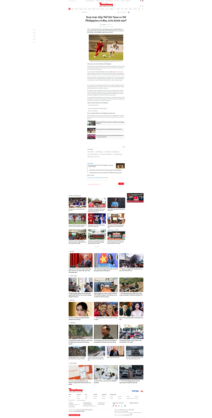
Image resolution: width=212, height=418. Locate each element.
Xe (69, 398)
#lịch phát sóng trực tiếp (93, 156)
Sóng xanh (81, 8)
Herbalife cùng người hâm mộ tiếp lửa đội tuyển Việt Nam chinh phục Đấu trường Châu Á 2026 (96, 242)
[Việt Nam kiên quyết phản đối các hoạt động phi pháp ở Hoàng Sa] (106, 260)
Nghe (34, 30)
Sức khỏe (89, 8)
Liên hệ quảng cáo (87, 403)
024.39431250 (72, 406)
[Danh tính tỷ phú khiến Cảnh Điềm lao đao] (131, 309)
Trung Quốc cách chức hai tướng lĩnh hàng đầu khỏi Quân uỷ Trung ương (105, 341)
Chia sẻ (34, 33)
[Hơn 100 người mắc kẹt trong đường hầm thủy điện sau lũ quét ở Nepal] (77, 351)
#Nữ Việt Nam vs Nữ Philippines (112, 151)
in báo (124, 12)
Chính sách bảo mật (134, 403)
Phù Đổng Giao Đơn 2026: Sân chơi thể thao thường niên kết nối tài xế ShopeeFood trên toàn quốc (115, 242)
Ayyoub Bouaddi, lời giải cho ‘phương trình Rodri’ (116, 210)
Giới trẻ (98, 8)
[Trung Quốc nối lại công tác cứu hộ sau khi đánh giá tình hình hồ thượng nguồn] (81, 332)
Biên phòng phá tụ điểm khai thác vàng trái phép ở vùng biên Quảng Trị (130, 294)
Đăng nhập (89, 177)
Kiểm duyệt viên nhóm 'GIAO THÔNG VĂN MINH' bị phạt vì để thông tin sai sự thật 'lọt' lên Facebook (105, 295)
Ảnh (86, 394)
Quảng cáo (128, 0)
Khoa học (130, 8)
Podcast (95, 394)
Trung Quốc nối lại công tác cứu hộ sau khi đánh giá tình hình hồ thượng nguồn (80, 342)
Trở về (34, 42)
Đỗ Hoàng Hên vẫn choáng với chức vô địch (106, 318)
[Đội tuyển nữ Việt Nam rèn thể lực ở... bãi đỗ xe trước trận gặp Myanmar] (91, 123)
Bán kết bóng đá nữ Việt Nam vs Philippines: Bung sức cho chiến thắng (100, 166)
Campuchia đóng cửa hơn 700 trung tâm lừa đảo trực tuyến (130, 341)
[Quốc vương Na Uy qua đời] (115, 351)
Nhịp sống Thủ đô (72, 400)
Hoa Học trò (116, 0)
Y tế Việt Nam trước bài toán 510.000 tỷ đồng (105, 381)
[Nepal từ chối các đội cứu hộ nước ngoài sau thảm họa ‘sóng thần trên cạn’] (96, 351)
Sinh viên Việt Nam (109, 0)
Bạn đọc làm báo (75, 415)
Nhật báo (79, 394)
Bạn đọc (119, 398)
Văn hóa (118, 8)
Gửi (121, 183)
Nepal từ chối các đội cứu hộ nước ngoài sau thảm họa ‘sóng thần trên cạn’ (96, 359)
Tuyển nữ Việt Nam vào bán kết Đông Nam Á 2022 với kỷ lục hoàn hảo (106, 172)
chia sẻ (118, 12)
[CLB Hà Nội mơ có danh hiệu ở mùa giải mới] (77, 203)
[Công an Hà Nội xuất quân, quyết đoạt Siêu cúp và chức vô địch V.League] (77, 218)
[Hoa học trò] (142, 391)
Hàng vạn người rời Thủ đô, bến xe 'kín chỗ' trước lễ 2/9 (130, 269)
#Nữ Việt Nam (91, 151)
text (121, 12)
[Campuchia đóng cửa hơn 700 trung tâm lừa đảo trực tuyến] (131, 332)
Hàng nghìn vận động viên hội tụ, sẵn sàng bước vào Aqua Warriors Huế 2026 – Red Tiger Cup (96, 210)
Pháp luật (102, 8)
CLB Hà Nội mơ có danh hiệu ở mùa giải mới (77, 210)
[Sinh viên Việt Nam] (135, 391)
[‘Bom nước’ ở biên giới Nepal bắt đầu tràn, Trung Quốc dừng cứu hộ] (134, 351)
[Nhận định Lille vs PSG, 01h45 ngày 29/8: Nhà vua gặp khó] (97, 218)
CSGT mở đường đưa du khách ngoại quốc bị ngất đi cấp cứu (129, 381)
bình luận (126, 12)
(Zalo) (91, 404)
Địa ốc (85, 8)
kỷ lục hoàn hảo (117, 71)
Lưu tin (34, 36)
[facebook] (140, 1)
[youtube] (142, 1)
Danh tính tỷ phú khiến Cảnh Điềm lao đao (131, 318)
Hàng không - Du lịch (130, 398)
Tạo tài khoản (96, 177)
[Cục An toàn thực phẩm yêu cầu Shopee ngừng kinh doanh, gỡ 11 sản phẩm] (81, 372)
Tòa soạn (123, 0)
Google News (129, 12)
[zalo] (122, 406)
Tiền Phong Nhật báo (100, 0)
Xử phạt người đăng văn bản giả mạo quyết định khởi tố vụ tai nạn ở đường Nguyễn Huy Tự (80, 295)
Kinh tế (76, 8)
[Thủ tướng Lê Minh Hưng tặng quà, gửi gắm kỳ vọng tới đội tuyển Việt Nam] (116, 218)
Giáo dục (126, 8)
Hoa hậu (135, 8)
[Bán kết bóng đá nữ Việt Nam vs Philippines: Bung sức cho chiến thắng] (120, 166)
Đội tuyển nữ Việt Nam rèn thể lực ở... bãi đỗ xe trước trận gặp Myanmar (110, 122)
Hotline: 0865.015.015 (90, 0)
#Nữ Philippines (99, 151)
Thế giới (93, 8)
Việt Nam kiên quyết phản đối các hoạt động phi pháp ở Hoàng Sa (106, 269)
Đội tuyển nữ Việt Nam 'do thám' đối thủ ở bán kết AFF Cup (109, 129)
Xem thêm (142, 9)
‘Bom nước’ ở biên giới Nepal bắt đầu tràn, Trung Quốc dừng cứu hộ (134, 358)
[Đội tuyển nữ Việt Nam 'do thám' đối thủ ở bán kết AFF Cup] (91, 130)
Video (139, 8)
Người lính (111, 8)
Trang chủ (69, 9)
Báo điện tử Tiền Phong (106, 5)
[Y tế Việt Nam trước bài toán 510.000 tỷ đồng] (106, 372)
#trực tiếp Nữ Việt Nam (93, 154)
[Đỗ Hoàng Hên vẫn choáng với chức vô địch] (106, 309)
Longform (104, 394)
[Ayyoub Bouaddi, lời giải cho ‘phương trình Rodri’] (116, 203)
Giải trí (122, 8)
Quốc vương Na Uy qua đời (113, 357)
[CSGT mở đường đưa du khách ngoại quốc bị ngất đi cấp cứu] (131, 372)
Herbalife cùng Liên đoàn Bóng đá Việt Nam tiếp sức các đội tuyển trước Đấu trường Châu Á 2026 (77, 242)
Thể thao (106, 8)
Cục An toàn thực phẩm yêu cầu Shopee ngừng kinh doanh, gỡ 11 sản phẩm (80, 382)
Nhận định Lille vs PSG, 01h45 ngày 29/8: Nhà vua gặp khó (96, 225)
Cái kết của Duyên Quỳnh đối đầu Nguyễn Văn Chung (79, 318)
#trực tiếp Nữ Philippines (106, 154)
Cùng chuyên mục (75, 196)
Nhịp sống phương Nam (81, 400)
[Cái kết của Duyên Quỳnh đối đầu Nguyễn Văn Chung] (81, 309)
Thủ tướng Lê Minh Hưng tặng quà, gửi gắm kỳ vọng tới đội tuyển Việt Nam (115, 226)
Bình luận (34, 39)
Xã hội (73, 8)
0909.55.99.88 (87, 404)
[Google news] (125, 406)
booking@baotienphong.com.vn (90, 405)
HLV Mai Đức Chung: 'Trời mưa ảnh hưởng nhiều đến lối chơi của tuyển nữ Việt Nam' (109, 136)
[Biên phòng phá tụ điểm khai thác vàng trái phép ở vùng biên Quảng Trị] (131, 285)
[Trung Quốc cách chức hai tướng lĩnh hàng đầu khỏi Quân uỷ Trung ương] (106, 332)
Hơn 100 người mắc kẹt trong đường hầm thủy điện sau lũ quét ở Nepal (77, 358)
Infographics (113, 394)
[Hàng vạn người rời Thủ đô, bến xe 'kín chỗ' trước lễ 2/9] (131, 260)
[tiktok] (119, 406)
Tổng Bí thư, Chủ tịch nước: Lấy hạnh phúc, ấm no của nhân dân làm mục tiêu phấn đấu (80, 270)
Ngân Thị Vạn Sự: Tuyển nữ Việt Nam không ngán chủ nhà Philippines (106, 170)
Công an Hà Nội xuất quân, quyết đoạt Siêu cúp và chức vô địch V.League (77, 225)
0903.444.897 (101, 404)
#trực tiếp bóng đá (117, 154)
